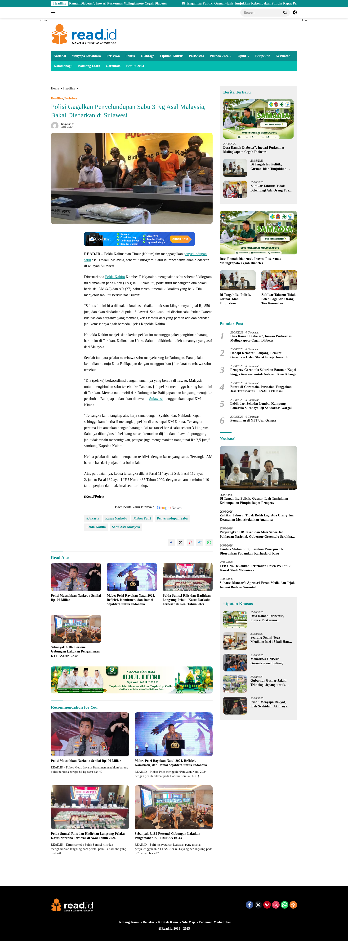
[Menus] (54, 13)
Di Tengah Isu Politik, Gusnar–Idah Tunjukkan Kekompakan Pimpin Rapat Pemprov (200, 3)
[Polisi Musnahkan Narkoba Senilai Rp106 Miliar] (76, 577)
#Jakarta (92, 518)
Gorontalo (113, 66)
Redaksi (148, 922)
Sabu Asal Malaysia (126, 527)
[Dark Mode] (294, 13)
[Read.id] (84, 34)
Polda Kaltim (115, 277)
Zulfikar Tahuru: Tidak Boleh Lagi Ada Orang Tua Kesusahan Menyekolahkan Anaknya (270, 188)
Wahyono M (67, 124)
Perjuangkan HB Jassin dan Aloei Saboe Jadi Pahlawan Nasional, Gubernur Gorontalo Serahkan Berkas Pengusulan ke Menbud (257, 534)
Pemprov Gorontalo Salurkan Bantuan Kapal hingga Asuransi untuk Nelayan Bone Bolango (263, 372)
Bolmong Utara (89, 66)
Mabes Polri (142, 518)
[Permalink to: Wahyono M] (54, 125)
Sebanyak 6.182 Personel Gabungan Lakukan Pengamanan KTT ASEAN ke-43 (75, 651)
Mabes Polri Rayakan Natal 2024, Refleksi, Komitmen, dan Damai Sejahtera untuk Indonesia (131, 600)
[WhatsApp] (284, 905)
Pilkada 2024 (219, 56)
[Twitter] (258, 905)
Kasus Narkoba (116, 518)
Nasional (60, 56)
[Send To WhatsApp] (209, 542)
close (43, 20)
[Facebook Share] (171, 542)
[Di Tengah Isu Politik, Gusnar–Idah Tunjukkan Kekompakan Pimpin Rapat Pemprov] (235, 168)
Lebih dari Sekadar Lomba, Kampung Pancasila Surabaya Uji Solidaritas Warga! (261, 406)
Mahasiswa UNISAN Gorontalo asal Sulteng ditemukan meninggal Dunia (271, 661)
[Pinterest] (267, 905)
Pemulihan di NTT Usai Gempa (253, 420)
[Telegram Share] (199, 542)
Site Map (188, 922)
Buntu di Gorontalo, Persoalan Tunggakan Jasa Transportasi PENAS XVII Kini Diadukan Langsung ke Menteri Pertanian (261, 389)
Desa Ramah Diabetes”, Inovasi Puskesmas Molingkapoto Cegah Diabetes (70, 3)
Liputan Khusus (171, 56)
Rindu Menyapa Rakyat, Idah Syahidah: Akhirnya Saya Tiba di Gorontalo (268, 704)
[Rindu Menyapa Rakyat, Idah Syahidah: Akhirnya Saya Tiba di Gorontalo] (235, 706)
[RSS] (293, 905)
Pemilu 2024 (135, 66)
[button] (285, 12)
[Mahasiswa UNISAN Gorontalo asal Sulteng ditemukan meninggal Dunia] (235, 662)
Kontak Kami (168, 922)
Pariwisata (196, 56)
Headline (57, 98)
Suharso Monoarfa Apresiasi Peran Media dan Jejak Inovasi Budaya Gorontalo (257, 585)
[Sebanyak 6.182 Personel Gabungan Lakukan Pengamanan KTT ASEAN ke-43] (76, 629)
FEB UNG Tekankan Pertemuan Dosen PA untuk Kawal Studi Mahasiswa (255, 568)
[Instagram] (276, 905)
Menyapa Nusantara (86, 56)
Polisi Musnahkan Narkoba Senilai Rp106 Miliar (76, 598)
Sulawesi (156, 399)
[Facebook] (249, 905)
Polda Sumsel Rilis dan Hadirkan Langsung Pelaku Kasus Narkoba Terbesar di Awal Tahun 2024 (187, 600)
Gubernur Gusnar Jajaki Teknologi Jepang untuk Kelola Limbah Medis (268, 683)
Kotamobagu (63, 66)
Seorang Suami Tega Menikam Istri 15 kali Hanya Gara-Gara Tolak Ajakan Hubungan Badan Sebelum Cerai (271, 640)
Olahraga (147, 56)
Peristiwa (113, 56)
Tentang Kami (128, 922)
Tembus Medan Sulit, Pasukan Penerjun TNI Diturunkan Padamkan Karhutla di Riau (252, 551)
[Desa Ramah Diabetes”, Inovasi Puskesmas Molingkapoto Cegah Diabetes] (258, 119)
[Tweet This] (180, 542)
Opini (242, 56)
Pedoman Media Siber (215, 922)
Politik (130, 56)
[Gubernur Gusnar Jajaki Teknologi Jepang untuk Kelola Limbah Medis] (235, 684)
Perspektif (262, 56)
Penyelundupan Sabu (172, 518)
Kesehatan (283, 56)
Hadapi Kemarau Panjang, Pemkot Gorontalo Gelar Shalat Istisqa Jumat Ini (260, 355)
